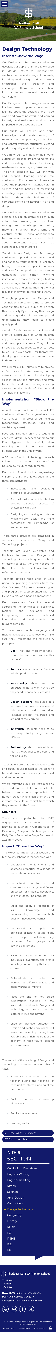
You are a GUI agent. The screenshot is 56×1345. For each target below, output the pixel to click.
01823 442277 (26, 1296)
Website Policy (8, 1328)
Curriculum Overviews (22, 1168)
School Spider (31, 1324)
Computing (15, 1203)
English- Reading (19, 1180)
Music (11, 1227)
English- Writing (18, 1174)
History (12, 1221)
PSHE (11, 1238)
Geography (15, 1215)
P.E (10, 1232)
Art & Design (16, 1197)
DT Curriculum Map (16, 1139)
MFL (10, 1250)
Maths (12, 1186)
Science (13, 1191)
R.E (10, 1244)
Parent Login (39, 1328)
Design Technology (20, 1209)
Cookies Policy (24, 1328)
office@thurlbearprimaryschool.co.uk (22, 1300)
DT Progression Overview (20, 1132)
